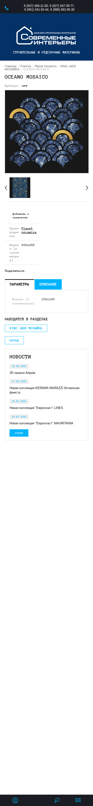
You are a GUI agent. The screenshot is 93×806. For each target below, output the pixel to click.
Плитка (25, 66)
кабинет (15, 800)
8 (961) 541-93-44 (36, 9)
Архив (19, 432)
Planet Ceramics (46, 66)
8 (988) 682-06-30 (62, 9)
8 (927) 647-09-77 (62, 6)
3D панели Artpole (22, 373)
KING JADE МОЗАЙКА (26, 328)
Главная (10, 66)
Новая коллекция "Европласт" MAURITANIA (41, 423)
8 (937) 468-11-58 (36, 6)
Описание (48, 284)
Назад (14, 340)
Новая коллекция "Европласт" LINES (36, 408)
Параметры (19, 284)
